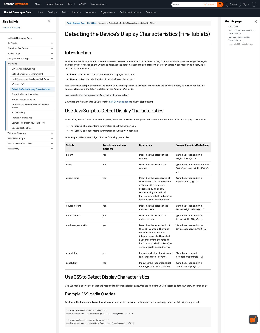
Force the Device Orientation (25, 94)
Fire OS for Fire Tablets (18, 48)
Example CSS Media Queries (241, 44)
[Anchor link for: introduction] (93, 52)
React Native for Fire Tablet (20, 143)
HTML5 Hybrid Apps (17, 138)
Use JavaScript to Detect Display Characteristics (241, 31)
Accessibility (13, 148)
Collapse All (7, 28)
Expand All (16, 28)
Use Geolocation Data (21, 128)
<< (20, 38)
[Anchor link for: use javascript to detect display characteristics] (166, 110)
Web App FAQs (18, 84)
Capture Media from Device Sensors (28, 122)
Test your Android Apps (18, 58)
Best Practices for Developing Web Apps (30, 79)
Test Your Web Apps (17, 133)
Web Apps (12, 63)
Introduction (233, 26)
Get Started (13, 43)
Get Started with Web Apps (24, 69)
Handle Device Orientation (24, 99)
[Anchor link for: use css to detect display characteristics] (152, 276)
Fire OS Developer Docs (18, 12)
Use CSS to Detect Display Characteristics (239, 38)
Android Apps (14, 53)
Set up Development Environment (27, 74)
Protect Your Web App (22, 117)
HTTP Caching (18, 112)
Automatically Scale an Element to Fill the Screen (30, 106)
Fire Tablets (91, 23)
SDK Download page (119, 101)
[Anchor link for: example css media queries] (117, 294)
